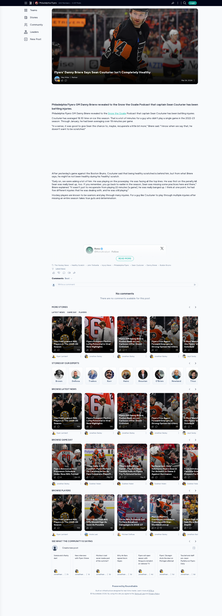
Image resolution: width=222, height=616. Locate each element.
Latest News (60, 269)
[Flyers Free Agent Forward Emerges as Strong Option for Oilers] (165, 334)
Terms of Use (140, 594)
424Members (64, 3)
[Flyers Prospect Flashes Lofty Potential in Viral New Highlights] (99, 334)
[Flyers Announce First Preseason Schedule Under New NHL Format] (67, 462)
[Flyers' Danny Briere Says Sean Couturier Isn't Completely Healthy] (125, 46)
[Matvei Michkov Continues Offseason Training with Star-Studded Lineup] (165, 512)
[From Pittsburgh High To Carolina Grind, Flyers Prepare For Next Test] (197, 462)
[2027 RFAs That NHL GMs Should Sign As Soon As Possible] (99, 512)
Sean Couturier (137, 265)
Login (192, 3)
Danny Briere (151, 265)
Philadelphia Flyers (120, 265)
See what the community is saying (72, 541)
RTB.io (151, 591)
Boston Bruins (164, 265)
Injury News (105, 265)
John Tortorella (92, 265)
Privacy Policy (154, 594)
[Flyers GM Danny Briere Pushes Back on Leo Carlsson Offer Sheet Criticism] (132, 334)
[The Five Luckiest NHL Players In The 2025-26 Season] (67, 334)
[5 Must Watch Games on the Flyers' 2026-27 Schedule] (197, 334)
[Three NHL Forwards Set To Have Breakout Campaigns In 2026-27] (132, 512)
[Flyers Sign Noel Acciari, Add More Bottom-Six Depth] (197, 512)
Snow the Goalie (117, 113)
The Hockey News (62, 265)
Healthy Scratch (77, 265)
